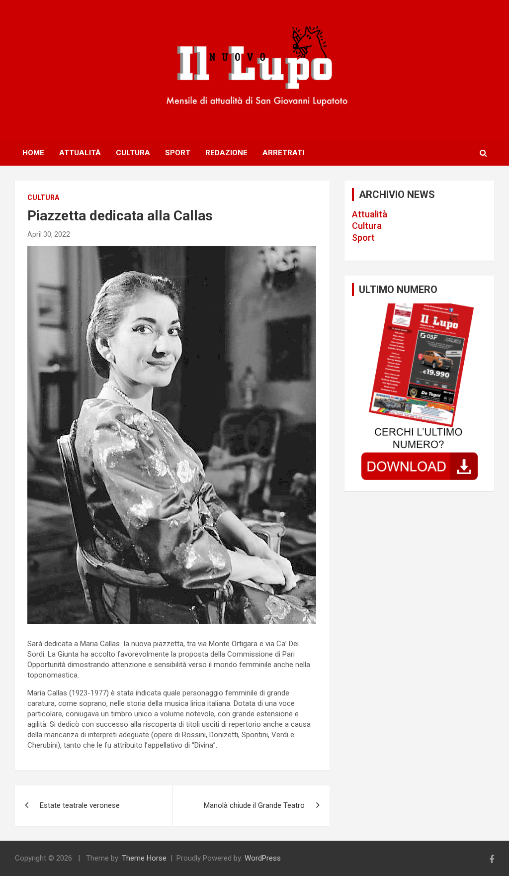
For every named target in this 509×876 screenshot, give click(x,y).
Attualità (80, 152)
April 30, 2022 (48, 234)
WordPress (263, 858)
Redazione (226, 152)
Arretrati (283, 152)
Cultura (133, 152)
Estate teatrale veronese (80, 805)
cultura (43, 197)
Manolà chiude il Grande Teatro (254, 805)
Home (33, 152)
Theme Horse (144, 858)
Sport (177, 152)
